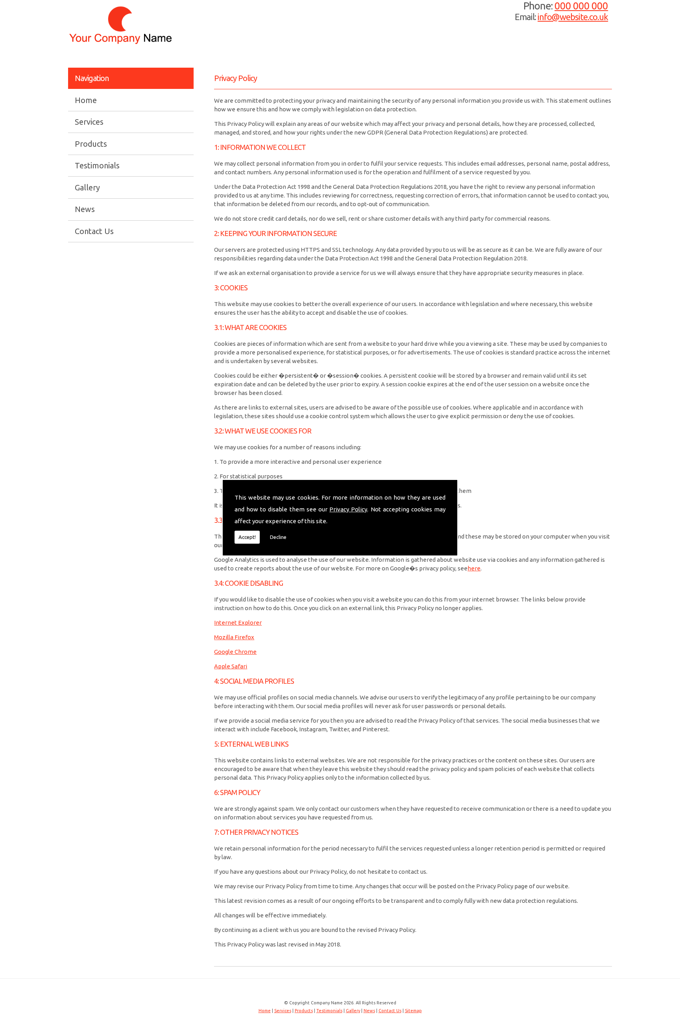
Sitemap (413, 1010)
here (474, 568)
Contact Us (94, 231)
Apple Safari (230, 666)
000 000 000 (581, 5)
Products (91, 143)
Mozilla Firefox (234, 637)
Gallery (87, 187)
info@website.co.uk (573, 17)
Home (86, 100)
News (85, 209)
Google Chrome (235, 651)
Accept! (247, 537)
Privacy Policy (348, 509)
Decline (278, 537)
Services (89, 121)
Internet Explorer (238, 622)
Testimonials (97, 165)
